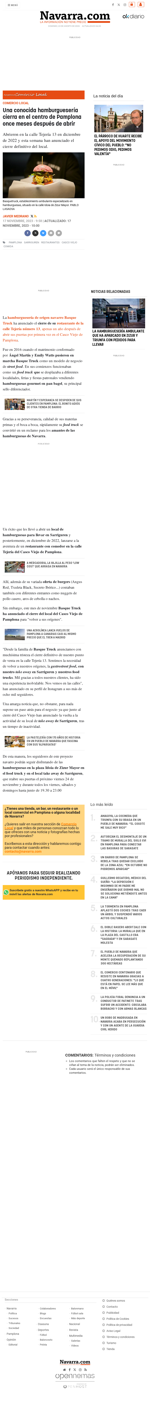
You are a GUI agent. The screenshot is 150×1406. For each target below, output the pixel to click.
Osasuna (43, 1324)
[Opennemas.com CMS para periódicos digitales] (75, 1380)
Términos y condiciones (115, 1055)
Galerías (75, 1340)
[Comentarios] (59, 233)
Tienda (110, 1349)
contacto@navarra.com (23, 851)
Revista (73, 1330)
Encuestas (46, 1318)
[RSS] (85, 1370)
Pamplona (13, 1334)
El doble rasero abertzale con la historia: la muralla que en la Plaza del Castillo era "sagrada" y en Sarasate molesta (123, 935)
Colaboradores (48, 1308)
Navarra (12, 1308)
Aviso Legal (113, 1331)
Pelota (43, 1344)
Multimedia (76, 1336)
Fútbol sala (77, 1313)
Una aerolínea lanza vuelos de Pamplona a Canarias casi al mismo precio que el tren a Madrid (51, 634)
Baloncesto (46, 1339)
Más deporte (78, 1318)
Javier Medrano (16, 216)
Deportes (43, 1330)
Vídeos (75, 1345)
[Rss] (35, 216)
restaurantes (50, 242)
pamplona (15, 242)
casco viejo (69, 242)
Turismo (111, 1343)
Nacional (74, 1324)
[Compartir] (27, 233)
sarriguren (31, 242)
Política (13, 1313)
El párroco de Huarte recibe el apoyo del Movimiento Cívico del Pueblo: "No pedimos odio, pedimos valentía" (118, 145)
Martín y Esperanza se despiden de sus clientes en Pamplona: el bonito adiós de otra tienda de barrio (54, 404)
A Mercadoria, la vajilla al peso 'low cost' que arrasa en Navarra (53, 565)
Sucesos (13, 1318)
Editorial (13, 1344)
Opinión (11, 1339)
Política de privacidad (119, 1325)
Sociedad (14, 1328)
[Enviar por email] (51, 233)
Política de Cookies (117, 1319)
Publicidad (112, 1312)
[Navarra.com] (75, 16)
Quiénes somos (115, 1300)
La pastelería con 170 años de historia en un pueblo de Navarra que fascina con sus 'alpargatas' (53, 741)
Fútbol (43, 1334)
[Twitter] (32, 216)
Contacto (112, 1306)
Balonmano (77, 1308)
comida (8, 246)
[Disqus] (105, 1131)
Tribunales (14, 1323)
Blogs (43, 1313)
